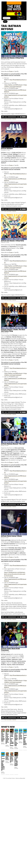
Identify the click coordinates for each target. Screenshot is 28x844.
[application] (14, 116)
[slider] (24, 116)
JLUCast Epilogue (7, 148)
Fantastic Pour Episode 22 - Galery (20, 736)
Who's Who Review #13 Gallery (12, 759)
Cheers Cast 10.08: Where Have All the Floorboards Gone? (12, 739)
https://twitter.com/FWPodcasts (13, 85)
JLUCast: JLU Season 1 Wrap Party (12, 241)
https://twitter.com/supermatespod (15, 85)
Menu (21, 18)
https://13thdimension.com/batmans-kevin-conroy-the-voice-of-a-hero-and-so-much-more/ (14, 574)
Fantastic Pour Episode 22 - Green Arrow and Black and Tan (16, 739)
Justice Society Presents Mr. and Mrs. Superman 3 (25, 738)
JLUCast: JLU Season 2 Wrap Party (12, 58)
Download (14, 118)
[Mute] (21, 117)
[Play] (3, 117)
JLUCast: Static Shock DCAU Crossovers (10, 649)
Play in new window (7, 118)
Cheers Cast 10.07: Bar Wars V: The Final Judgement (16, 761)
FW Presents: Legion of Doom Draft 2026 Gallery (7, 738)
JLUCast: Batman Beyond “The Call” (13, 444)
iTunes (11, 71)
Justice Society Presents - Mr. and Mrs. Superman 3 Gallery (3, 763)
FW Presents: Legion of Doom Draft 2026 (3, 737)
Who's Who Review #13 (7, 758)
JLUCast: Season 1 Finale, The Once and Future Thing (13, 330)
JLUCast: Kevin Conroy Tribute (11, 536)
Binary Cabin (22, 778)
